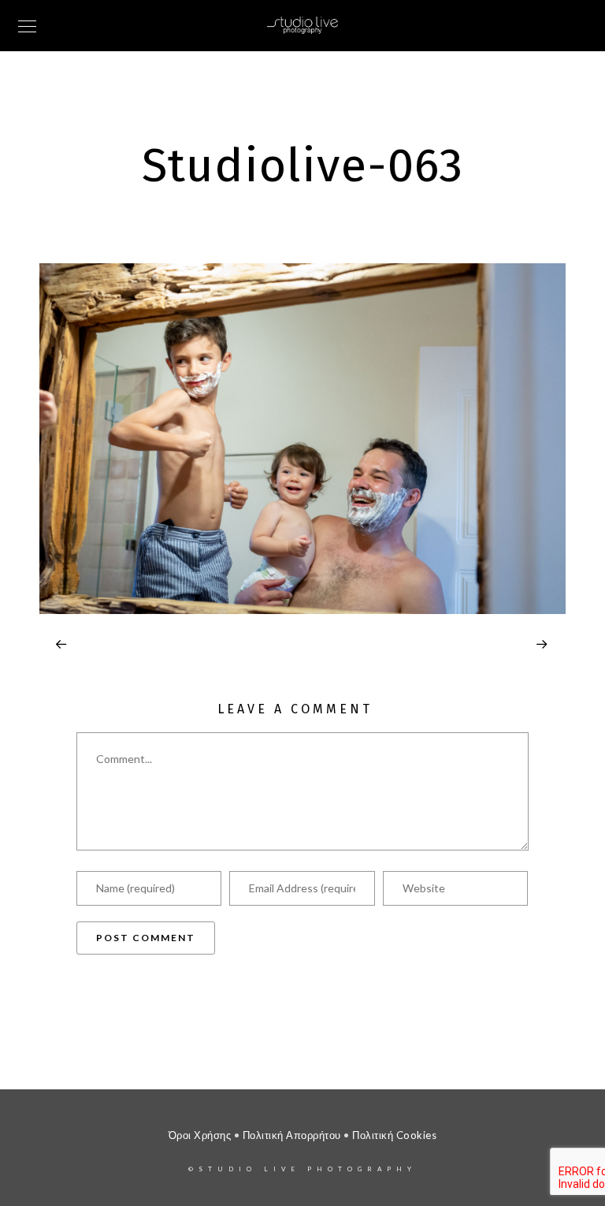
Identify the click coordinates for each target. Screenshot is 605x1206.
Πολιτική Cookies (394, 1135)
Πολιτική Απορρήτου (292, 1135)
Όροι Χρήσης (200, 1135)
